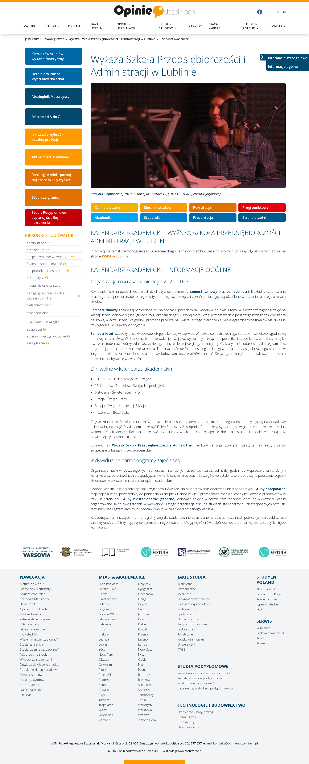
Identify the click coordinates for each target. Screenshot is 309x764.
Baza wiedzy (186, 722)
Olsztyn (104, 660)
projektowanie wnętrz (43, 321)
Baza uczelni (97, 26)
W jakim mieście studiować (196, 683)
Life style (26, 695)
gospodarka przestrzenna (46, 270)
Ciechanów (145, 594)
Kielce (142, 624)
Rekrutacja (202, 207)
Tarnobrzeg (145, 695)
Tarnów (104, 700)
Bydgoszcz (145, 589)
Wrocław (143, 715)
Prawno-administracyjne (194, 599)
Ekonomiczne (187, 589)
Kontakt (261, 638)
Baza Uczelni (28, 604)
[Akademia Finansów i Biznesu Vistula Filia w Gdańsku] (154, 552)
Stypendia (152, 217)
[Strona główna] (154, 12)
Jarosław (143, 614)
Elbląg (142, 599)
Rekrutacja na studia (34, 654)
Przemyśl (105, 675)
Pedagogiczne (187, 609)
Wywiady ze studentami (36, 660)
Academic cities (266, 599)
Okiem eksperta (188, 727)
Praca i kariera (214, 26)
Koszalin (143, 629)
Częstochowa (108, 599)
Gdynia (142, 604)
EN (277, 12)
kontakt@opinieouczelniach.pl (235, 743)
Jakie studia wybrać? (33, 629)
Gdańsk (104, 604)
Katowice (105, 624)
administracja (36, 243)
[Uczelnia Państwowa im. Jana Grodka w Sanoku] (193, 552)
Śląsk (102, 695)
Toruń (142, 700)
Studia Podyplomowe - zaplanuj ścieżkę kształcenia (50, 217)
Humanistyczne (188, 619)
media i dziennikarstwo (44, 285)
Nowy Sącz (145, 649)
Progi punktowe (255, 207)
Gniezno (143, 609)
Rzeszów (144, 680)
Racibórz (144, 675)
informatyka (35, 277)
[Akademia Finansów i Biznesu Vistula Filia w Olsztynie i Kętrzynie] (272, 552)
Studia (51, 26)
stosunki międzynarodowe (46, 336)
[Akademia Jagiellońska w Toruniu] (75, 552)
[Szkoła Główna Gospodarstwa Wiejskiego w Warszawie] (233, 552)
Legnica (104, 639)
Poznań (143, 670)
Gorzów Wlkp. (108, 614)
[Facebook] (259, 11)
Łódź (102, 649)
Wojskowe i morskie (191, 639)
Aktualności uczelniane (50, 157)
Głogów (104, 609)
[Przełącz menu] (263, 57)
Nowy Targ (106, 654)
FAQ (259, 609)
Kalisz (142, 619)
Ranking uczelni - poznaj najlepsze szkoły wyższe (51, 177)
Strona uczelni (254, 217)
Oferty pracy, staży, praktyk (196, 712)
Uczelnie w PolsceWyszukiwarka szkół (48, 76)
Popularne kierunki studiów (38, 670)
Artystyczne (185, 634)
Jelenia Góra (107, 619)
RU (285, 12)
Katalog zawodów (32, 680)
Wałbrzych (145, 705)
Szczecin (144, 690)
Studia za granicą (45, 197)
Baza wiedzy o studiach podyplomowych (205, 688)
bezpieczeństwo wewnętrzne (48, 257)
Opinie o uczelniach (126, 26)
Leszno (143, 639)
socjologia (34, 329)
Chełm (103, 594)
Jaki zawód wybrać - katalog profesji (47, 137)
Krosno (143, 634)
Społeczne (185, 614)
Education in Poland (270, 594)
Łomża (142, 644)
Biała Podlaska (109, 584)
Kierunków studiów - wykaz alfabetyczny (48, 56)
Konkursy (262, 643)
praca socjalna (38, 313)
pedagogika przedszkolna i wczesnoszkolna (46, 296)
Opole (142, 660)
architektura (36, 250)
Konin (102, 629)
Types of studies (267, 604)
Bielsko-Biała (107, 589)
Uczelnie (74, 26)
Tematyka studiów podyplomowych (202, 678)
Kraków (104, 634)
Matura (29, 26)
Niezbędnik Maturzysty (51, 96)
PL (269, 12)
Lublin (103, 644)
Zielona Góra (147, 720)
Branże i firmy (187, 717)
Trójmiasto (106, 705)
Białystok (144, 584)
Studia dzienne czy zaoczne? (39, 649)
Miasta (276, 26)
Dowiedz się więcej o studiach (40, 665)
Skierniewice (146, 685)
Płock (102, 670)
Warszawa (145, 710)
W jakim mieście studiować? (39, 639)
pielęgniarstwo (37, 305)
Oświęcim (105, 665)
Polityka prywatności (270, 633)
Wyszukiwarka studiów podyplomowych (204, 673)
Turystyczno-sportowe (192, 624)
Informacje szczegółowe (287, 58)
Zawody (195, 26)
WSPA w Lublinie (115, 256)
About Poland (265, 589)
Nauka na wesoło (31, 690)
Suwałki (104, 690)
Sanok (103, 685)
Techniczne (185, 584)
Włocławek (106, 715)
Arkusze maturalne (32, 594)
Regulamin (263, 628)
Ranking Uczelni (30, 614)
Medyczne (184, 594)
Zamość (104, 720)
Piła (140, 665)
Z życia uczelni (29, 624)
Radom (104, 680)
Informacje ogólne (283, 66)
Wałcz (103, 710)
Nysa (141, 654)
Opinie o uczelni (108, 207)
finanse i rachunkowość (44, 263)
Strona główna (53, 39)
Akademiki (103, 217)
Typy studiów (28, 634)
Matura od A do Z (46, 116)
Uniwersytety (186, 644)
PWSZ (181, 649)
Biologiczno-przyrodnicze (195, 604)
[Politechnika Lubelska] (115, 552)
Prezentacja (203, 217)
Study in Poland (250, 26)
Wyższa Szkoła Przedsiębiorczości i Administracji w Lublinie (112, 39)
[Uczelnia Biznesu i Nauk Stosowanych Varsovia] (36, 552)
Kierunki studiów (166, 26)
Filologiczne (185, 629)
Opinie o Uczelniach (33, 609)
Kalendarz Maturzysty (34, 599)
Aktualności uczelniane (35, 619)
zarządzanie (36, 343)
